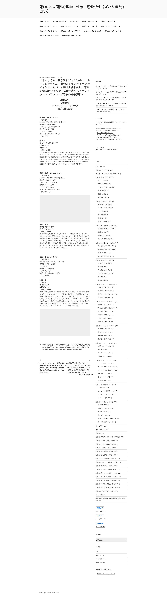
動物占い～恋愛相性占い (104, 569)
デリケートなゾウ (103, 398)
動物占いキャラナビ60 (56, 77)
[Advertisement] (83, 53)
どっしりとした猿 (103, 263)
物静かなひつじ (103, 415)
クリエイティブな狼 (104, 208)
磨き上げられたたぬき (105, 353)
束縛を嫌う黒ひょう (104, 321)
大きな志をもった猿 (104, 273)
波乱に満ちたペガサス (105, 256)
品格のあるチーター (104, 287)
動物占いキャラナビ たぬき (92, 31)
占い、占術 (99, 494)
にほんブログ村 (100, 511)
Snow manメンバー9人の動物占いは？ (109, 128)
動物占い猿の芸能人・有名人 (104, 466)
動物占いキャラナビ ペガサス (70, 31)
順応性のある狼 (103, 221)
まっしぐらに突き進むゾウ (77, 344)
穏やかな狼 (101, 214)
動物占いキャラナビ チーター (49, 35)
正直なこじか (102, 232)
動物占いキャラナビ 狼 (89, 21)
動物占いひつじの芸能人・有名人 (106, 487)
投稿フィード (100, 555)
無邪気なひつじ (103, 404)
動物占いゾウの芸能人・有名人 (74, 349)
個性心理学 (82, 346)
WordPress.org (100, 562)
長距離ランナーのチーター (106, 294)
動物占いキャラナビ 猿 (108, 21)
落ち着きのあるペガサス (105, 249)
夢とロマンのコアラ (104, 377)
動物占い (49, 347)
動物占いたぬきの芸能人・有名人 (106, 480)
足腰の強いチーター (104, 297)
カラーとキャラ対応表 (59, 21)
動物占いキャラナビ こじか (70, 26)
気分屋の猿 (101, 280)
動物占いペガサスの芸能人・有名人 (106, 462)
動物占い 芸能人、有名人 (73, 347)
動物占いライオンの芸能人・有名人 (57, 349)
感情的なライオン (103, 335)
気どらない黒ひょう (104, 311)
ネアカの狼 (101, 211)
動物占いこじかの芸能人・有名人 (106, 458)
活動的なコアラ (103, 380)
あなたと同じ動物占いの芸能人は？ (108, 130)
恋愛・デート (100, 166)
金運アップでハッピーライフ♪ (106, 573)
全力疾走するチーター (105, 290)
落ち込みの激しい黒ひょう (106, 308)
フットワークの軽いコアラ (106, 370)
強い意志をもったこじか (105, 228)
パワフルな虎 (102, 190)
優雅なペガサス (103, 252)
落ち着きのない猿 (103, 270)
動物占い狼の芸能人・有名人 (104, 455)
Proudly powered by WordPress (49, 592)
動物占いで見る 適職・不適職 (105, 440)
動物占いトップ (44, 21)
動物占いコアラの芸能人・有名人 (106, 484)
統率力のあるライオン (105, 328)
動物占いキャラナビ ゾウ (113, 31)
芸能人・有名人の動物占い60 (59, 347)
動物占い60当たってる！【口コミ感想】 (108, 437)
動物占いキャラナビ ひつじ (48, 31)
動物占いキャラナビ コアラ (48, 26)
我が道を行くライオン (105, 339)
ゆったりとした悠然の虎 (105, 187)
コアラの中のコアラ (104, 363)
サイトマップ (74, 21)
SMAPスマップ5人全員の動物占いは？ (109, 135)
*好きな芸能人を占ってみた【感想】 (107, 174)
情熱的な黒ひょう (103, 318)
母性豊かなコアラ (103, 373)
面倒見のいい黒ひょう (105, 304)
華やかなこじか (103, 235)
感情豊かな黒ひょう (104, 315)
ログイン (98, 551)
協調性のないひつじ (104, 408)
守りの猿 (56, 344)
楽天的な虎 (101, 180)
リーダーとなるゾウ (104, 394)
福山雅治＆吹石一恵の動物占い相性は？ (109, 139)
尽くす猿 (101, 277)
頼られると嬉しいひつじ (105, 422)
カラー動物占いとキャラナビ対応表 (106, 149)
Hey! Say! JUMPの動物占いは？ (107, 137)
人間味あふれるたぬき (105, 346)
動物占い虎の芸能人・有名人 (104, 451)
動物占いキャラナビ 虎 (89, 26)
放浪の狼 (101, 218)
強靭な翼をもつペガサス (105, 246)
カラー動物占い (100, 429)
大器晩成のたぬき (103, 356)
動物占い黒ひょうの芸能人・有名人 (106, 473)
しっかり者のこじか (104, 239)
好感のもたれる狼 (103, 204)
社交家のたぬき (103, 349)
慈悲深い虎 (101, 194)
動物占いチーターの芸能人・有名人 (106, 469)
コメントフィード (101, 559)
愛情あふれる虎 (103, 183)
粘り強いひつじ (103, 411)
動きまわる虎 (102, 197)
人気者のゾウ (102, 387)
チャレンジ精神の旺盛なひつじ (107, 418)
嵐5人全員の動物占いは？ (105, 133)
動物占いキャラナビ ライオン (71, 35)
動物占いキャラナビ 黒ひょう (110, 26)
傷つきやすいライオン (65, 344)
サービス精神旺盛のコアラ (106, 366)
